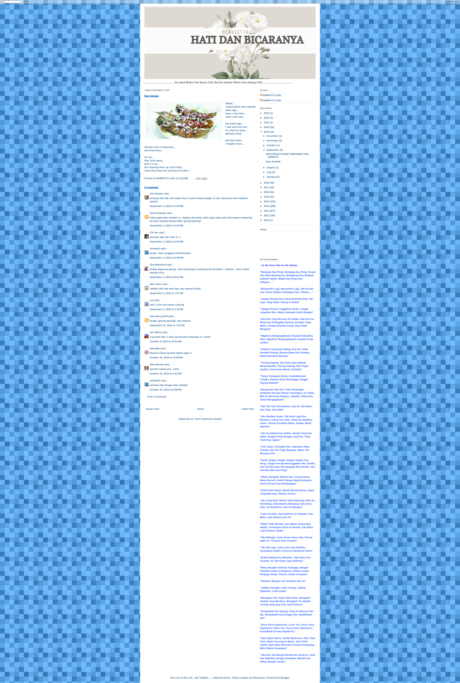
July (269, 172)
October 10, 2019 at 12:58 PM (166, 357)
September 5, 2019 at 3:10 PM (166, 309)
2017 (267, 187)
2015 (267, 196)
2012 (267, 210)
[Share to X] (201, 178)
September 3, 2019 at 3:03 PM (166, 206)
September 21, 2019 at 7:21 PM (167, 325)
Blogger (285, 677)
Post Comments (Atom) (208, 419)
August (271, 167)
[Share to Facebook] (204, 178)
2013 (267, 206)
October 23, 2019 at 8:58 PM (165, 389)
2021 (267, 122)
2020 (267, 127)
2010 (267, 220)
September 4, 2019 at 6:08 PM (166, 257)
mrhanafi (155, 248)
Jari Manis (156, 332)
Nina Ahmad (157, 364)
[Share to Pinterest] (206, 178)
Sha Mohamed (158, 264)
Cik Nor (154, 232)
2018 (267, 182)
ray (151, 300)
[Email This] (197, 178)
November (273, 140)
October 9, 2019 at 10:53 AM (166, 341)
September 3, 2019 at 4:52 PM (166, 241)
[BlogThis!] (199, 178)
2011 (267, 215)
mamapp (155, 348)
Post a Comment (156, 396)
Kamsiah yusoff (159, 316)
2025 (267, 113)
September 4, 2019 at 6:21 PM (166, 277)
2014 (267, 201)
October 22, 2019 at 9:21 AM (166, 373)
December (273, 136)
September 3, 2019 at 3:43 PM (166, 225)
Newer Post (152, 409)
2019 (267, 132)
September (273, 150)
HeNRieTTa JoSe (271, 95)
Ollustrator (259, 677)
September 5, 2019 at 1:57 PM (166, 293)
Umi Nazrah (156, 193)
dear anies (156, 284)
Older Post (248, 409)
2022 (267, 117)
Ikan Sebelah (273, 161)
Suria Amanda (158, 213)
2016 (267, 192)
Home (200, 409)
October (272, 145)
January (271, 177)
